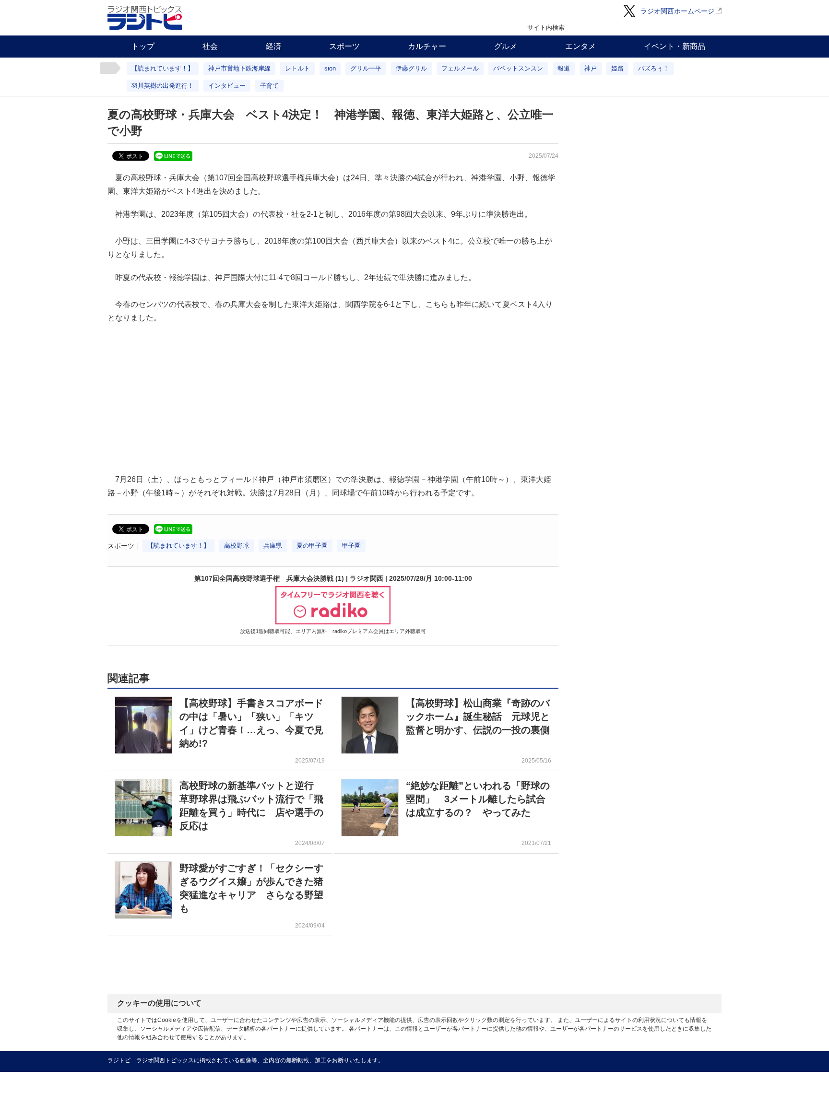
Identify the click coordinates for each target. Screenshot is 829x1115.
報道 (563, 68)
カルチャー (427, 46)
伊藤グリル (411, 68)
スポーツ (344, 46)
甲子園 (351, 545)
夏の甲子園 (312, 545)
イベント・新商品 (674, 46)
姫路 (617, 68)
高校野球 (236, 545)
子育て (269, 85)
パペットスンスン (518, 68)
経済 (273, 46)
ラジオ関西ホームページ (677, 11)
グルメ (505, 46)
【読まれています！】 (162, 68)
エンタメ (580, 46)
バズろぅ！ (653, 68)
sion (330, 68)
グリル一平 (365, 68)
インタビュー (227, 85)
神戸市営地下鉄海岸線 (239, 68)
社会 (210, 46)
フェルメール (460, 68)
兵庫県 (272, 545)
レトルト (297, 68)
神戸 (590, 68)
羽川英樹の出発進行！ (162, 85)
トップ (142, 46)
